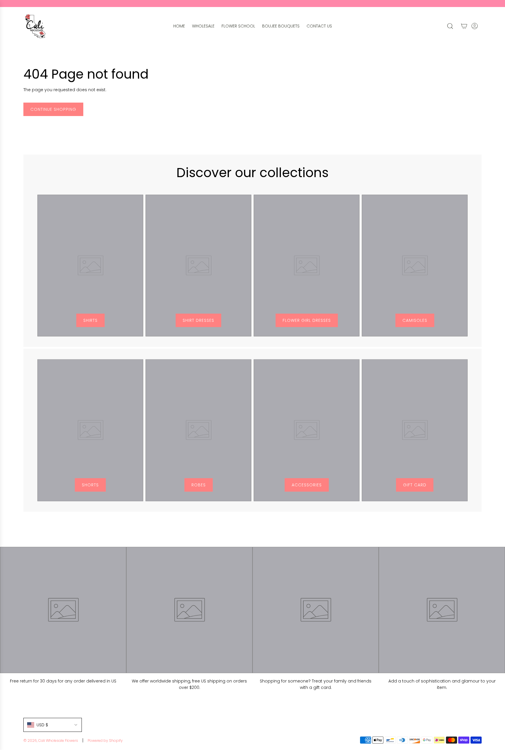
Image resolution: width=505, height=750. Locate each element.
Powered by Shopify (105, 740)
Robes (198, 485)
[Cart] (464, 26)
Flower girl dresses (307, 320)
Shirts (90, 320)
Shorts (90, 485)
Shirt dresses (198, 320)
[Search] (450, 26)
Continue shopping (53, 109)
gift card (414, 485)
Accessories (307, 485)
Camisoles (414, 320)
